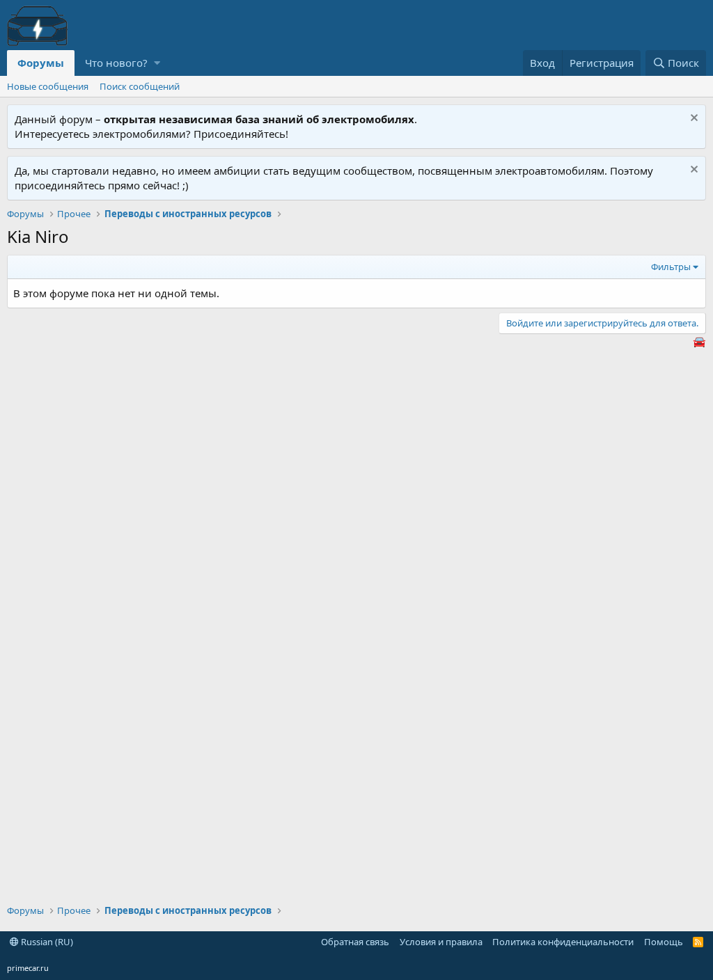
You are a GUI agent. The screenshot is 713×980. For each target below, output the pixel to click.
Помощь (663, 941)
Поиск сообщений (140, 86)
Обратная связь (355, 941)
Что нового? (116, 63)
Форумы (40, 63)
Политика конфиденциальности (563, 941)
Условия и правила (441, 941)
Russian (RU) (46, 941)
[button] (157, 63)
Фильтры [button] (671, 266)
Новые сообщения (47, 86)
